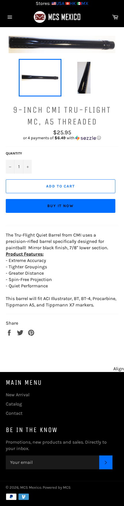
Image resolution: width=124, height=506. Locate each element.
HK (73, 3)
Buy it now (60, 206)
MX (84, 3)
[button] (62, 138)
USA (60, 3)
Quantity (14, 153)
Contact (14, 413)
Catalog (14, 404)
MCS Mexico (30, 487)
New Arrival (17, 394)
